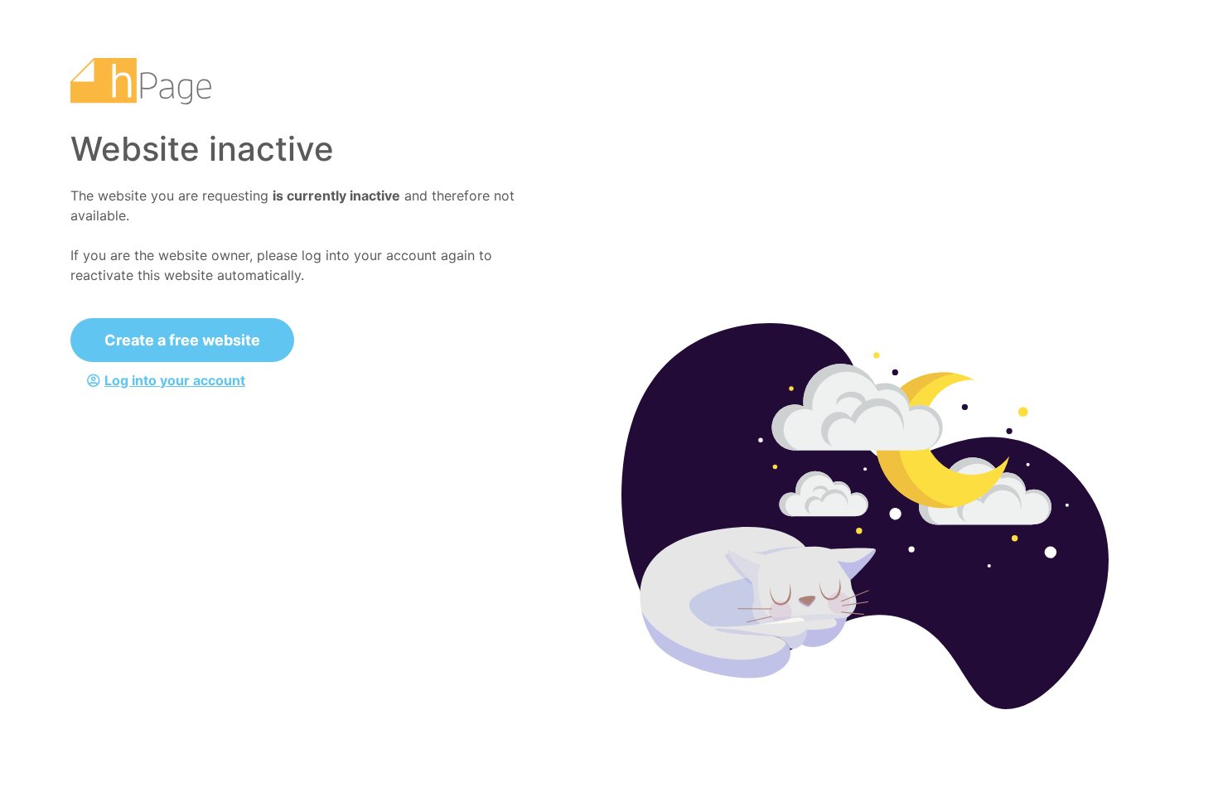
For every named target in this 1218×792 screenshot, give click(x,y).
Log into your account (174, 380)
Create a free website (182, 340)
